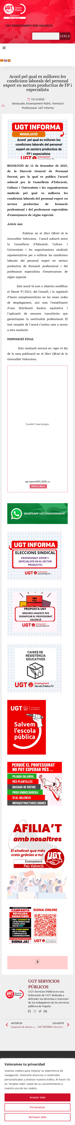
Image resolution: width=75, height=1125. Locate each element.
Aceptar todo (37, 1097)
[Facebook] (29, 1011)
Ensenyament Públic (38, 103)
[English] (5, 60)
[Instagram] (35, 1011)
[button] (4, 47)
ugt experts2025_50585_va (37, 481)
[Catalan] (1, 60)
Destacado (18, 103)
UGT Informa (46, 108)
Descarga (38, 486)
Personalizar (37, 1107)
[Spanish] (9, 60)
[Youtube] (45, 1011)
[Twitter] (40, 1011)
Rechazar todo (37, 1117)
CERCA (65, 36)
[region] (37, 1091)
